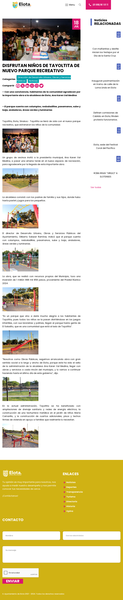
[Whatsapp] (32, 86)
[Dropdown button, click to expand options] (81, 5)
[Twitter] (41, 86)
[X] (23, 86)
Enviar (12, 581)
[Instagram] (37, 86)
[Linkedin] (27, 86)
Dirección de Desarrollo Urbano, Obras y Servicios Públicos (44, 79)
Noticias (33, 80)
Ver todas (96, 187)
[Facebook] (18, 86)
